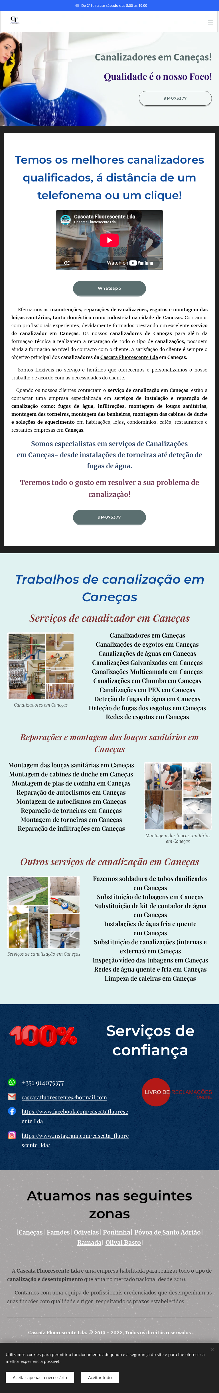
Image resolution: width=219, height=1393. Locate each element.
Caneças (31, 1232)
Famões (58, 1232)
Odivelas (86, 1232)
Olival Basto (123, 1242)
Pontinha (116, 1232)
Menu (210, 22)
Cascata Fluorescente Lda (129, 357)
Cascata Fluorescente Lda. (57, 1332)
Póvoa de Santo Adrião (167, 1232)
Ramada (89, 1242)
